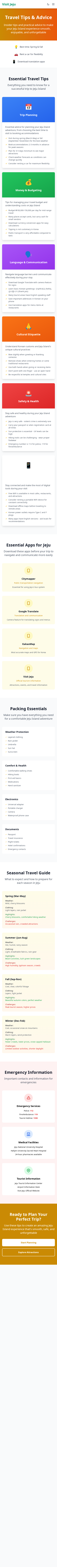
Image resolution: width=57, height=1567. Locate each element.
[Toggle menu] (53, 4)
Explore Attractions (28, 1252)
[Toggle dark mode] (48, 4)
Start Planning (28, 1242)
